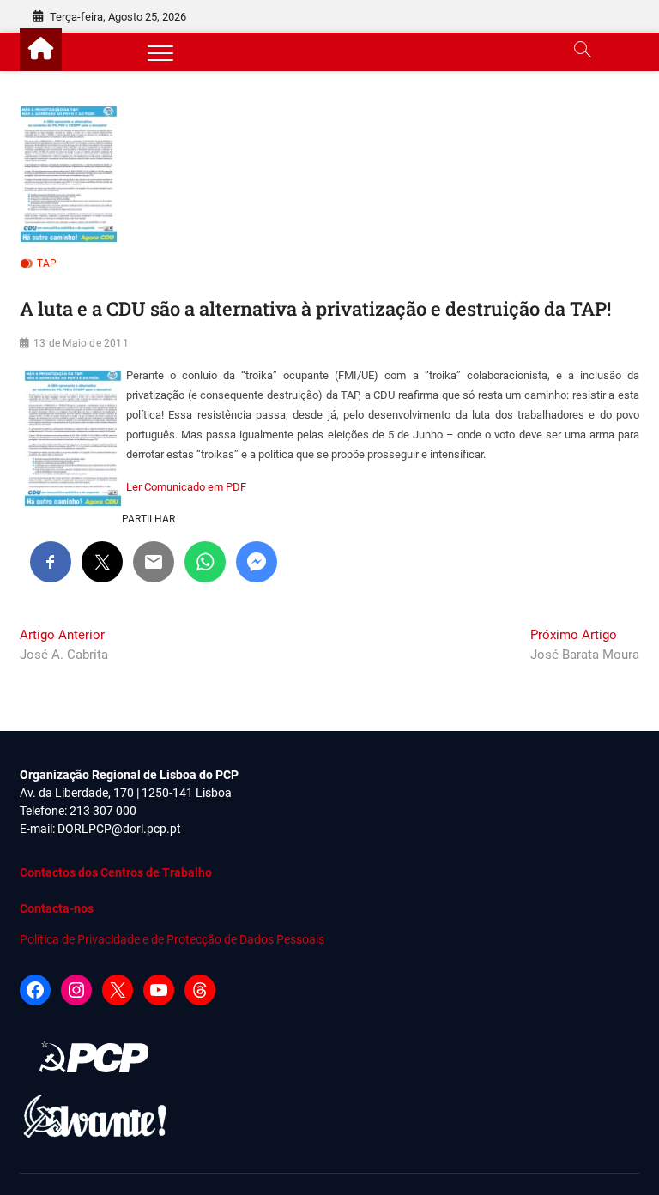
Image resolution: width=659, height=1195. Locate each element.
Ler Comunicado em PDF (186, 486)
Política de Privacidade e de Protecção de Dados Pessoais (172, 939)
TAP (47, 263)
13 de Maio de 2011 (81, 343)
